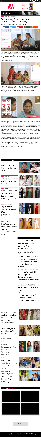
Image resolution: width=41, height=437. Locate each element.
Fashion (3, 16)
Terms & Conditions (16, 433)
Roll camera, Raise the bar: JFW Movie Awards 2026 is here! (28, 287)
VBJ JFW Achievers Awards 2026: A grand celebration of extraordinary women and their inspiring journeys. (28, 261)
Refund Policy (31, 433)
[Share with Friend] (27, 27)
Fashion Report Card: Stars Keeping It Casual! (9, 363)
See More (20, 424)
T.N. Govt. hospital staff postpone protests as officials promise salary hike (28, 297)
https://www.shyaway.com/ (17, 143)
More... (29, 253)
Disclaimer (21, 433)
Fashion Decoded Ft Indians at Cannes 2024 (9, 168)
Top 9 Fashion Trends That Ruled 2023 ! (8, 209)
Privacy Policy (26, 433)
